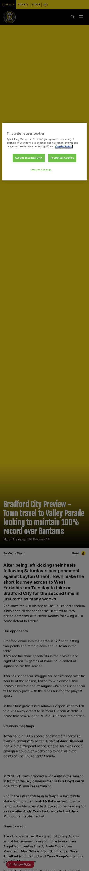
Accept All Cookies (62, 157)
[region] (44, 152)
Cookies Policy (63, 146)
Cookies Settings (41, 169)
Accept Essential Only (29, 157)
